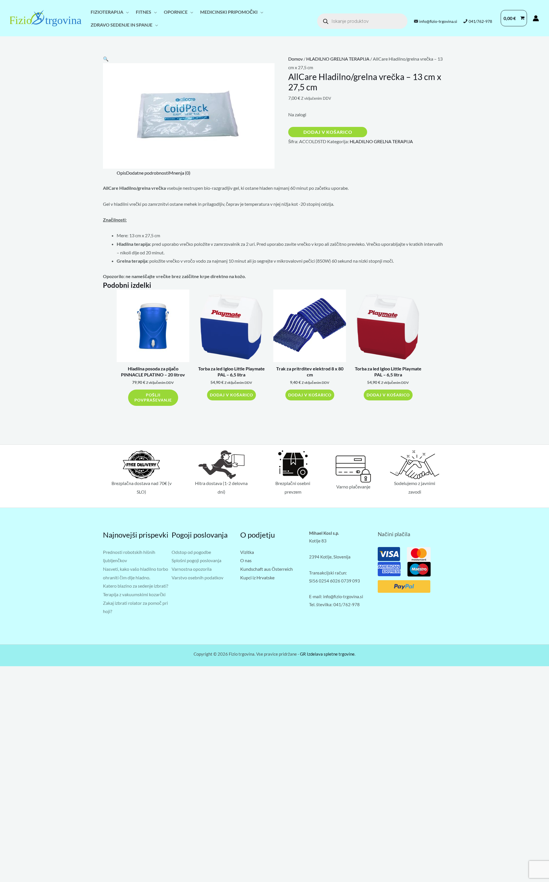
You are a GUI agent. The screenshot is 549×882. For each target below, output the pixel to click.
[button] (106, 58)
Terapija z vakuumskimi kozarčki (134, 594)
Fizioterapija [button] (107, 12)
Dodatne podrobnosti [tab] (147, 172)
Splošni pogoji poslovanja (196, 560)
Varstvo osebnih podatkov (197, 577)
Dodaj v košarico (327, 132)
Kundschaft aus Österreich (266, 569)
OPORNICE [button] (176, 12)
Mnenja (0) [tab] (179, 172)
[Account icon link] (536, 18)
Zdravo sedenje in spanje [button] (121, 24)
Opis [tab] (121, 172)
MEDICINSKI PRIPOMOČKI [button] (229, 12)
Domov (295, 58)
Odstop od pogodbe (191, 552)
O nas (246, 560)
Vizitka (247, 552)
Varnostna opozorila (192, 569)
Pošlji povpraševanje (153, 397)
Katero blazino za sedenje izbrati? (135, 585)
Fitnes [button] (143, 12)
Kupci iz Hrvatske (257, 577)
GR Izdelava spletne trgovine (327, 653)
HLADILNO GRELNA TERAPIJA (337, 58)
